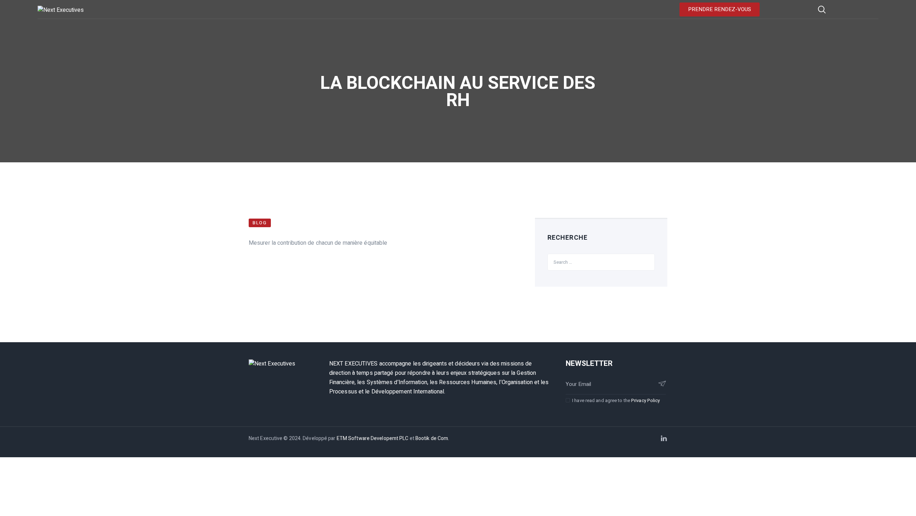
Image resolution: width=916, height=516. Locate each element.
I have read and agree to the (616, 400)
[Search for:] (601, 262)
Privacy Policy (645, 400)
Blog (260, 222)
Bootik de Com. (432, 438)
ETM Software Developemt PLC (373, 438)
